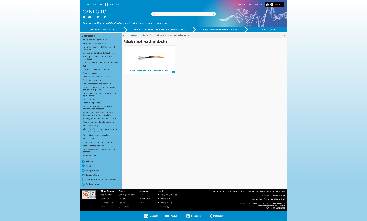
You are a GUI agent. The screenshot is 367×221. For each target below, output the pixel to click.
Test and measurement (93, 146)
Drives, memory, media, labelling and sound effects (99, 94)
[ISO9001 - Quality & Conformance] (89, 194)
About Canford (106, 195)
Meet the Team (107, 203)
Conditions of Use (164, 199)
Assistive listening (91, 155)
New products (92, 170)
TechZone (114, 4)
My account (244, 4)
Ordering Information (127, 195)
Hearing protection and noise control (99, 118)
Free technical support (266, 30)
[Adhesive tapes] (284, 35)
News (103, 207)
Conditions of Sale (164, 203)
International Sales (260, 199)
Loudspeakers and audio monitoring (99, 142)
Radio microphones (91, 103)
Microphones (89, 99)
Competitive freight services (103, 30)
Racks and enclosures (93, 80)
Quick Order (123, 207)
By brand (89, 161)
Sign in (258, 4)
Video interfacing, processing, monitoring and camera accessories (101, 130)
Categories (88, 35)
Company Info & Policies (167, 195)
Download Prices (146, 199)
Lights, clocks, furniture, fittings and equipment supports (99, 88)
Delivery (122, 199)
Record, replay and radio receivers (98, 122)
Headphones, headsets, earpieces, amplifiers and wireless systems (98, 113)
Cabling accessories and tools (96, 69)
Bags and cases (90, 73)
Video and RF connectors (94, 43)
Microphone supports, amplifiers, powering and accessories (98, 107)
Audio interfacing (90, 125)
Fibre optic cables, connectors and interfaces (98, 57)
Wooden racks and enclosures (96, 76)
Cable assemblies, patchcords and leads (101, 62)
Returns (122, 203)
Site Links (143, 203)
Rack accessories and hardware (97, 84)
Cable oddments (93, 184)
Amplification (88, 138)
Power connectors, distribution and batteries (99, 48)
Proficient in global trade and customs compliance (160, 30)
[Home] (125, 35)
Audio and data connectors (95, 40)
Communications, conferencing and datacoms (99, 150)
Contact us (90, 4)
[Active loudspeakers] (280, 35)
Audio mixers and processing (96, 135)
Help (102, 4)
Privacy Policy (163, 207)
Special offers (92, 175)
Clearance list (100, 179)
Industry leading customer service (220, 30)
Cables (86, 66)
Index (88, 166)
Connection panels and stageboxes (99, 53)
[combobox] (183, 14)
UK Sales (265, 195)
